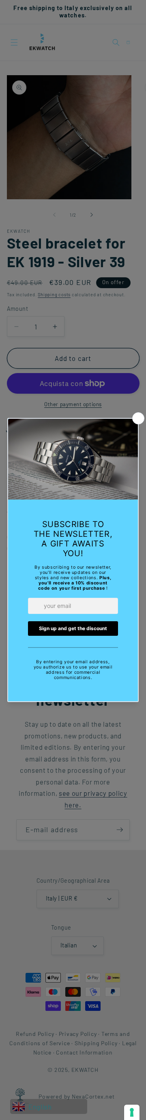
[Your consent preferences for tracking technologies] (132, 1112)
